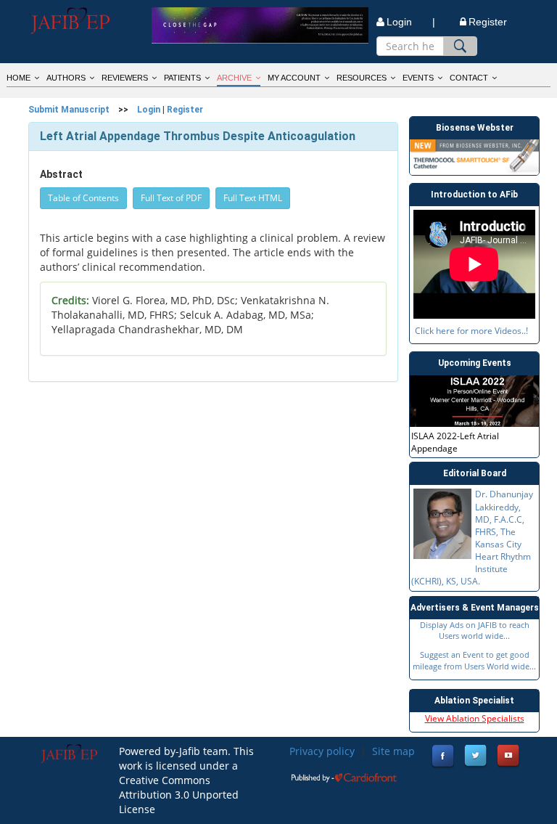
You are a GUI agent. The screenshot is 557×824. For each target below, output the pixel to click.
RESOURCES (362, 77)
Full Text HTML (252, 198)
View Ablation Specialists (474, 718)
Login (148, 110)
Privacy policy (322, 751)
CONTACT (469, 77)
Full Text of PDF (171, 198)
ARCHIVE (234, 77)
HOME (18, 77)
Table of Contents (83, 198)
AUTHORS (66, 77)
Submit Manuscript (69, 110)
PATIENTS (182, 77)
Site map (393, 751)
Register (488, 22)
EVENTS (418, 77)
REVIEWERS (125, 77)
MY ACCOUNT (294, 77)
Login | (411, 22)
